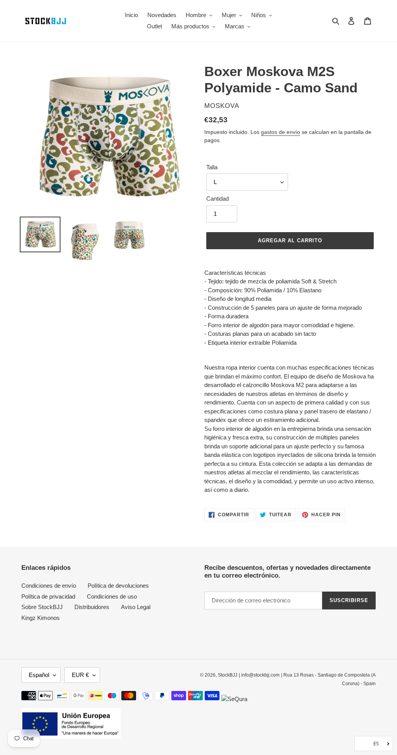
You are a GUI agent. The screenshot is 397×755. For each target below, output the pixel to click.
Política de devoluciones (118, 585)
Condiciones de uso (112, 596)
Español (39, 675)
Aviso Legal (135, 607)
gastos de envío (280, 132)
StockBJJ (227, 675)
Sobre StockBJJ (42, 607)
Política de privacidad (48, 596)
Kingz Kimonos (40, 617)
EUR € (80, 675)
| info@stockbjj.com (259, 675)
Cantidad (217, 198)
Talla (211, 167)
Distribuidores (91, 607)
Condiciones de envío (48, 585)
